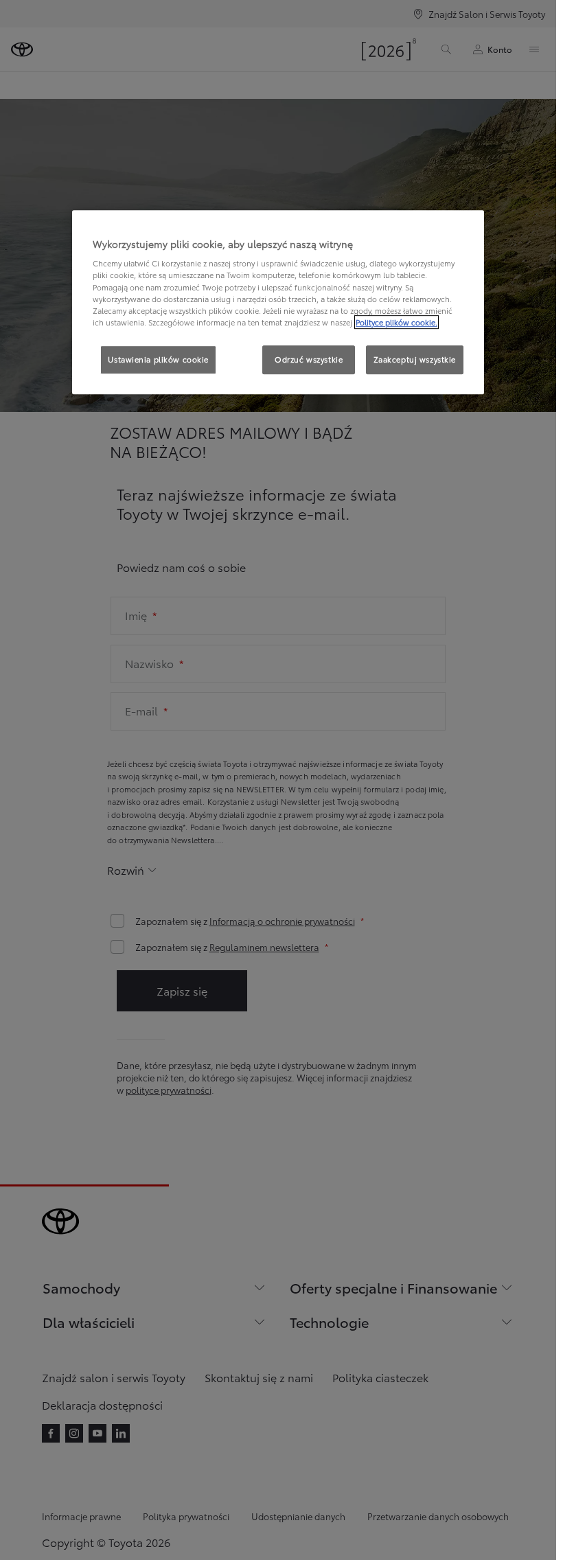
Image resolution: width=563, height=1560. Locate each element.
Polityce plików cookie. (396, 322)
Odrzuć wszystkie (309, 359)
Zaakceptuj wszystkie (415, 359)
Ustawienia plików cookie (158, 359)
